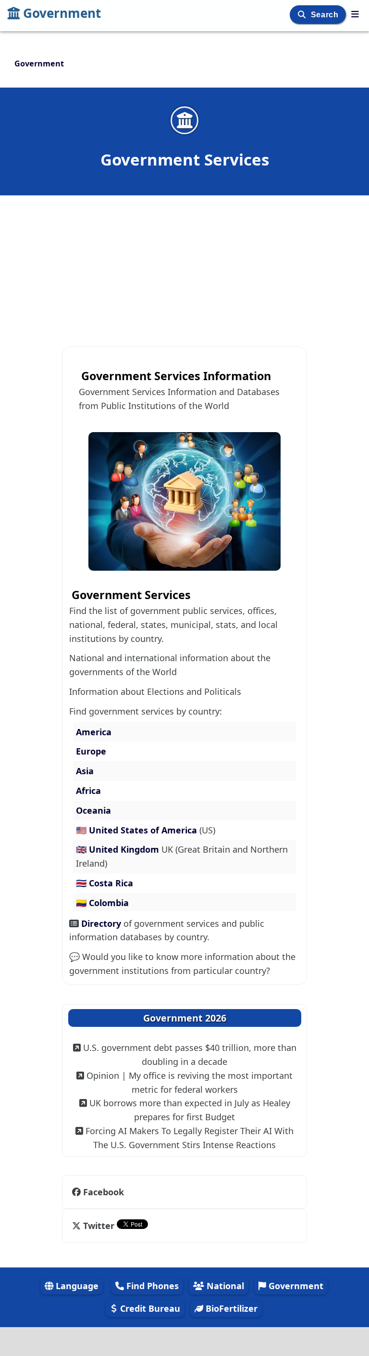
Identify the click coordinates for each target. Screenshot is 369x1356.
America (93, 732)
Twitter (99, 1225)
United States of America (144, 830)
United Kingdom (125, 849)
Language (75, 1286)
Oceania (93, 810)
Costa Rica (111, 883)
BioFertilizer (230, 1308)
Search (326, 15)
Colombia (109, 902)
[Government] (355, 14)
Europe (91, 751)
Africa (88, 790)
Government (62, 13)
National (224, 1286)
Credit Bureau (149, 1308)
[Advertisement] (184, 265)
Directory (102, 923)
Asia (85, 771)
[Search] (303, 15)
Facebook (103, 1192)
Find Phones (151, 1286)
